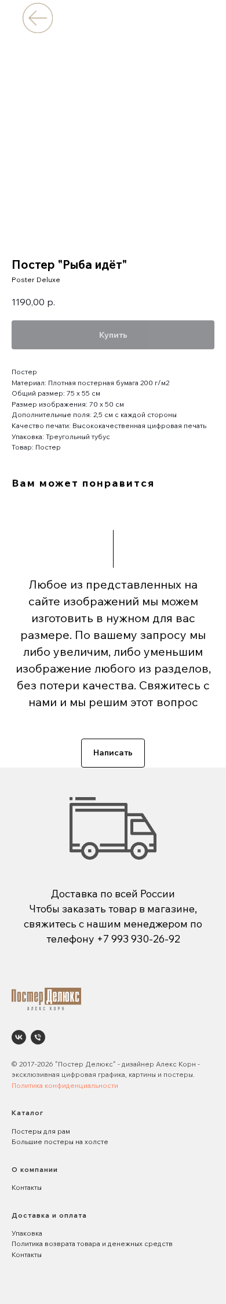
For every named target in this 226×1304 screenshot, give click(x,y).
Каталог (27, 1112)
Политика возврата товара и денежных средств (92, 1243)
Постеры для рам (41, 1131)
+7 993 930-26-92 (138, 938)
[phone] (38, 1037)
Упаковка (27, 1233)
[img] (37, 18)
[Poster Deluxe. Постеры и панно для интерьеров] (19, 1037)
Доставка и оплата (49, 1215)
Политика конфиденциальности (65, 1085)
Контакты (27, 1187)
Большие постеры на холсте (60, 1141)
